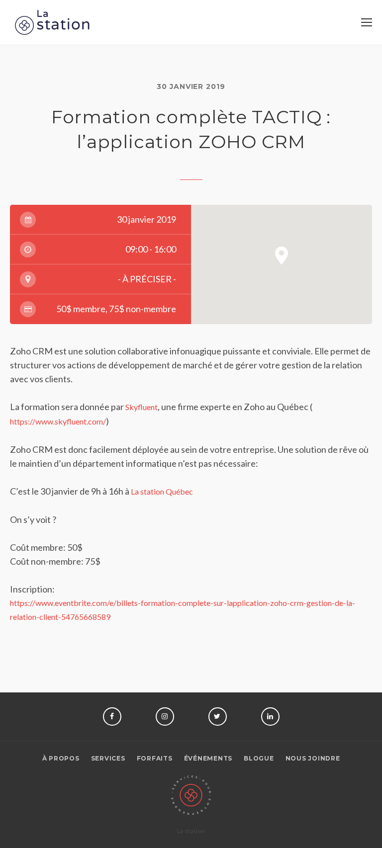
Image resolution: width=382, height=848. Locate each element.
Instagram (165, 716)
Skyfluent (141, 407)
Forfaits (155, 758)
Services (108, 758)
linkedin (270, 716)
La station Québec (162, 491)
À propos (61, 758)
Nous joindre (313, 758)
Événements (208, 758)
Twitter (217, 716)
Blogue (259, 758)
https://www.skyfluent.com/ (58, 421)
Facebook (112, 716)
